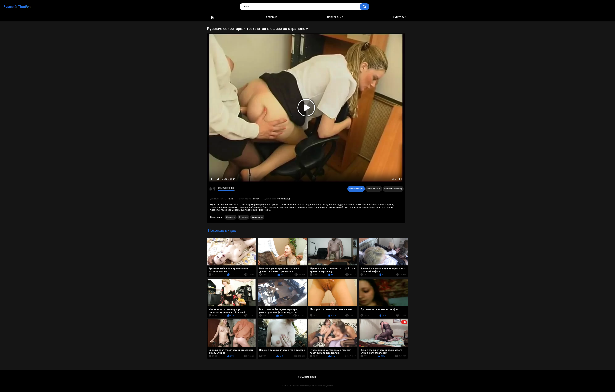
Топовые (271, 17)
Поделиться (373, 189)
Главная (212, 17)
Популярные (335, 17)
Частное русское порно (302, 386)
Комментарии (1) (393, 189)
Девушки (230, 217)
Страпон (243, 217)
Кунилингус (257, 217)
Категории (399, 17)
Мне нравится (210, 188)
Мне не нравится (214, 188)
